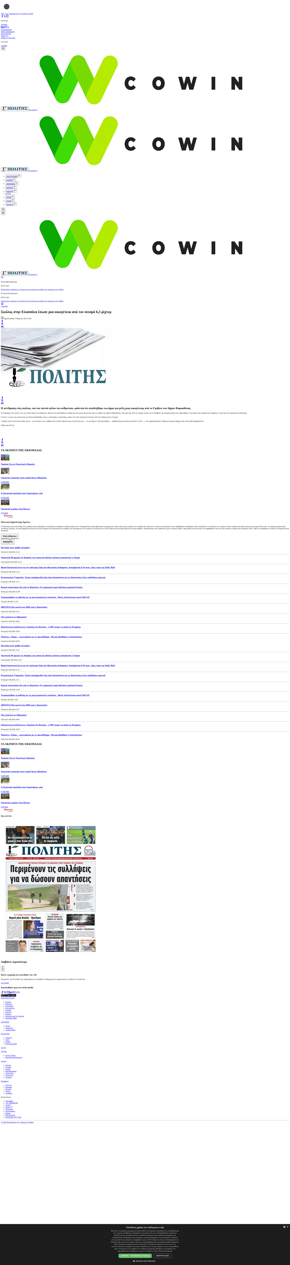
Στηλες (7, 1026)
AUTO (8, 193)
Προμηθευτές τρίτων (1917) (142, 1240)
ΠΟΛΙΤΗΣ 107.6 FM (13, 1117)
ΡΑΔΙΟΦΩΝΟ (6, 30)
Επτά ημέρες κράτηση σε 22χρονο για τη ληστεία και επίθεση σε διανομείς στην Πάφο (32, 289)
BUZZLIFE (9, 191)
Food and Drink (11, 1044)
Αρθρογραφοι (10, 1030)
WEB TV (4, 36)
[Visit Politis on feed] (18, 993)
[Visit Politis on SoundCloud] (15, 993)
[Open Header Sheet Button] (3, 48)
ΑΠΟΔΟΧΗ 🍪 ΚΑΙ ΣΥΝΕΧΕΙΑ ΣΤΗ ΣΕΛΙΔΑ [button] (135, 1256)
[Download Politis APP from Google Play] (12, 996)
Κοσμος (8, 1014)
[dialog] (145, 1244)
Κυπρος (8, 1002)
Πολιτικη (8, 1004)
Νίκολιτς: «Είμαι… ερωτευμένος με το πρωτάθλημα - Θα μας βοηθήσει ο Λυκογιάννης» (41, 637)
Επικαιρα (8, 1087)
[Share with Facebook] (2, 321)
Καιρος (8, 1113)
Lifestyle (8, 1038)
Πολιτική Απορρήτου (166, 1251)
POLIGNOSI (6, 34)
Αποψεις (8, 1077)
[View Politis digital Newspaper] (145, 889)
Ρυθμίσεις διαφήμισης (148, 1249)
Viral (7, 1040)
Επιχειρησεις (10, 1008)
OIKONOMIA (10, 184)
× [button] (287, 1227)
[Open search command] (3, 209)
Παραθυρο (9, 204)
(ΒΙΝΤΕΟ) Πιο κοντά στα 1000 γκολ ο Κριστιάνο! (24, 607)
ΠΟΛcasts (9, 1109)
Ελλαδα (8, 1010)
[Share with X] (2, 323)
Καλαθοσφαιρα (10, 1071)
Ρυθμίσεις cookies (152, 1251)
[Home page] (2, 304)
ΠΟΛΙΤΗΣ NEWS (12, 176)
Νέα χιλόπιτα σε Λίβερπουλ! (14, 617)
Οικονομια (9, 1006)
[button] (145, 1261)
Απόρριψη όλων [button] (162, 1256)
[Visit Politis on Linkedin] (10, 993)
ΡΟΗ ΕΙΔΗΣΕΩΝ (7, 32)
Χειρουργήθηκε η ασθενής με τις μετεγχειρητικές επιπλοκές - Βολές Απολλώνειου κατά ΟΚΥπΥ (45, 597)
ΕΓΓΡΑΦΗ (5, 983)
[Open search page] (2, 278)
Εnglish (4, 25)
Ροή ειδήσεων (10, 536)
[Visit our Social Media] (2, 17)
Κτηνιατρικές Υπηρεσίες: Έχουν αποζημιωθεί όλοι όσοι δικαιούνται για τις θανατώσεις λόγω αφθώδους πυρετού (53, 577)
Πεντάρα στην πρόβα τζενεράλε (15, 547)
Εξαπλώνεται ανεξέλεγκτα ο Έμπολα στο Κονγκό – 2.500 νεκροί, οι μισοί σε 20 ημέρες (41, 627)
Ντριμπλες (9, 1075)
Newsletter (9, 1101)
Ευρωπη (8, 1012)
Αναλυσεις (9, 1028)
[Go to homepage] (15, 108)
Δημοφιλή (8, 541)
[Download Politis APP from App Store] (4, 996)
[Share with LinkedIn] (2, 326)
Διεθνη (7, 1069)
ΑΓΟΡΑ (8, 197)
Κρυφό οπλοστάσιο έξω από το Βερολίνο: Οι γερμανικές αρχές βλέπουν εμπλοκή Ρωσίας (41, 587)
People (7, 1042)
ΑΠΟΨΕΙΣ (9, 187)
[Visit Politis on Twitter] (5, 993)
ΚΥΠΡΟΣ (9, 180)
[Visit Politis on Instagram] (7, 993)
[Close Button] (2, 967)
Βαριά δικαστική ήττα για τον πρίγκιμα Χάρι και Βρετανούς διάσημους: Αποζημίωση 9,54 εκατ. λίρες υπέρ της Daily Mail (58, 567)
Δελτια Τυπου (10, 1055)
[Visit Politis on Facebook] (2, 993)
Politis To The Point (8, 38)
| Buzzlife (4, 306)
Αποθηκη (8, 1093)
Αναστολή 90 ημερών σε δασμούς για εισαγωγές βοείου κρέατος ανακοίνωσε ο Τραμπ (40, 557)
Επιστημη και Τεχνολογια (14, 1016)
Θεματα (8, 1089)
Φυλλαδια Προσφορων (13, 1057)
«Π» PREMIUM (11, 1103)
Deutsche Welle (11, 1018)
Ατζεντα (8, 1085)
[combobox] (284, 1227)
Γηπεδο (8, 201)
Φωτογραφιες (10, 1111)
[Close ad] (3, 969)
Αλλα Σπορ (9, 1073)
